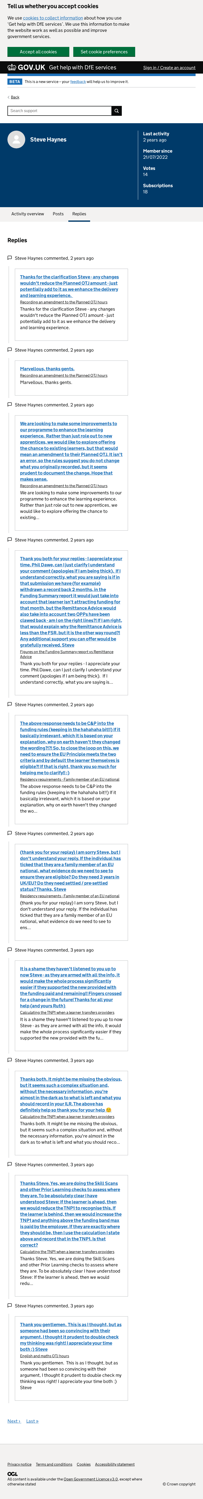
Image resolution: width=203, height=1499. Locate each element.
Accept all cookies (38, 52)
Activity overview (27, 214)
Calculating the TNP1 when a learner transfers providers (67, 1012)
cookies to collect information (53, 18)
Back (15, 97)
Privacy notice (19, 1464)
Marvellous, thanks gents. (47, 369)
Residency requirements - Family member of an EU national (69, 779)
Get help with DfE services (82, 67)
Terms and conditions (54, 1464)
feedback (78, 81)
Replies (79, 214)
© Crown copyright (179, 1484)
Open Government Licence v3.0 (91, 1479)
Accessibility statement (115, 1464)
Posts (58, 214)
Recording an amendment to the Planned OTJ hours (63, 302)
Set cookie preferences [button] (104, 52)
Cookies (84, 1464)
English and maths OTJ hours (44, 1356)
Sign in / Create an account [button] (169, 67)
